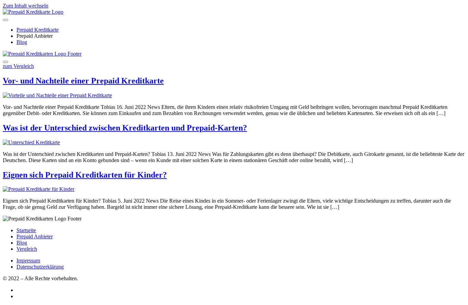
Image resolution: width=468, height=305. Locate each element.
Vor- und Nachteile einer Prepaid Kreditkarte (83, 80)
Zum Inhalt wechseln (25, 6)
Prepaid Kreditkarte (37, 30)
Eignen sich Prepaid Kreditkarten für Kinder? (85, 174)
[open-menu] (5, 20)
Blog (21, 42)
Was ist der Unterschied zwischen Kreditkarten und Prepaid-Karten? (125, 127)
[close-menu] (5, 62)
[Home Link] (42, 54)
